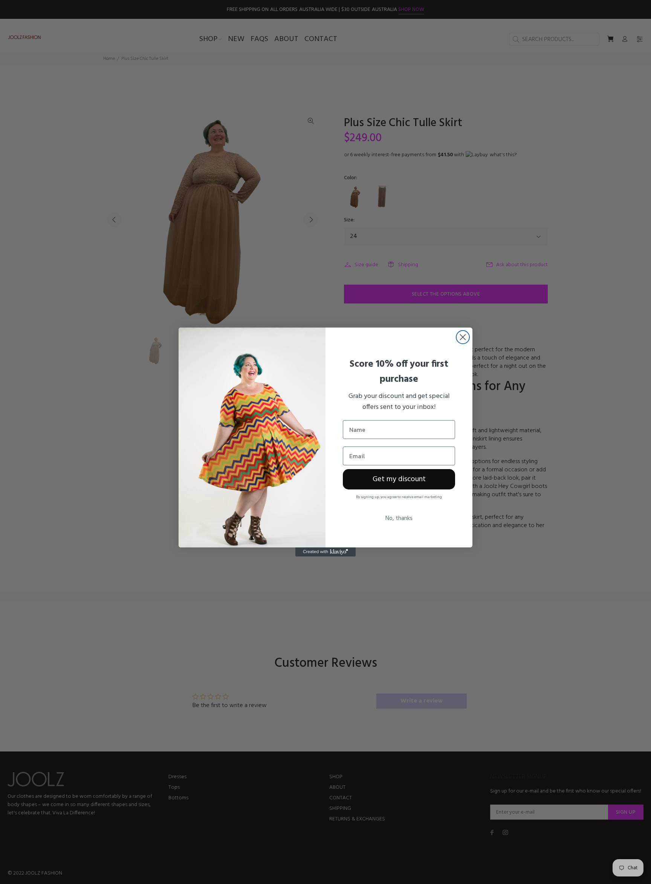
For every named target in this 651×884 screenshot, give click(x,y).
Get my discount (399, 479)
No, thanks (399, 518)
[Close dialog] (462, 337)
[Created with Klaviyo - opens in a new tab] (325, 551)
